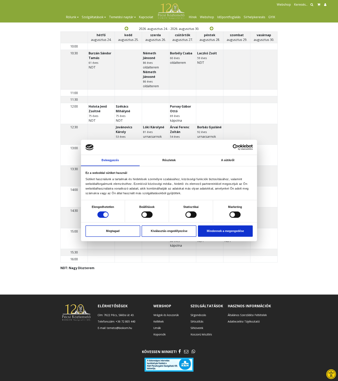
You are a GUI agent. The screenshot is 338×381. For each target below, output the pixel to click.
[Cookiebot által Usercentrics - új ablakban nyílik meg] (235, 147)
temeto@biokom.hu (119, 328)
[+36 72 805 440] (193, 351)
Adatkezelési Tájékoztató (244, 321)
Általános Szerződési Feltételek (247, 315)
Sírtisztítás (197, 321)
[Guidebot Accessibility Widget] (331, 374)
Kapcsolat (146, 17)
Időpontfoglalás (229, 17)
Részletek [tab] (169, 160)
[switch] (147, 215)
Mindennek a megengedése (225, 231)
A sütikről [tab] (227, 160)
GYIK (271, 17)
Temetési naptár (121, 17)
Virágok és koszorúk (166, 315)
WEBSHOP (162, 306)
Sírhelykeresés (254, 17)
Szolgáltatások (93, 17)
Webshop (207, 17)
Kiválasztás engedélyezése (169, 231)
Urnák (157, 328)
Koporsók (159, 334)
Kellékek (158, 321)
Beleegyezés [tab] (110, 160)
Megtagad (113, 231)
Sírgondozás (198, 315)
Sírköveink (197, 328)
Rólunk (71, 17)
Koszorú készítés (201, 334)
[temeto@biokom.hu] (186, 351)
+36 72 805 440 (125, 321)
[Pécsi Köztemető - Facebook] (179, 351)
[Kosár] (318, 4)
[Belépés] (325, 4)
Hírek (193, 17)
